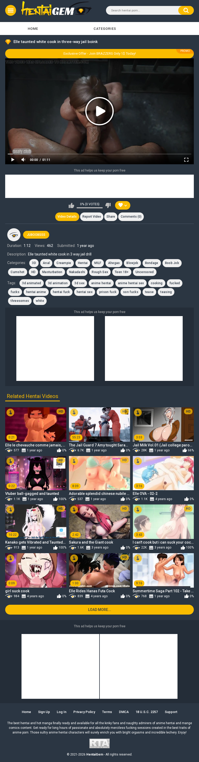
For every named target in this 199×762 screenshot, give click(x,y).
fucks (15, 292)
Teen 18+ (122, 272)
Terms (107, 712)
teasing (166, 292)
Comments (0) (131, 216)
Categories (105, 29)
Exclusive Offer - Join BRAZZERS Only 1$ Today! (99, 53)
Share (110, 216)
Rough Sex (100, 272)
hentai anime (36, 292)
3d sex (79, 283)
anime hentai (101, 283)
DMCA (124, 712)
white (40, 301)
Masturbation (52, 272)
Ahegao (114, 263)
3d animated (31, 283)
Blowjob (132, 263)
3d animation (58, 283)
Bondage (151, 263)
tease (149, 292)
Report (91, 216)
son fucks (130, 292)
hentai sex (85, 292)
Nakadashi (77, 272)
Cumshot (17, 272)
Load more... (99, 610)
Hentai (83, 263)
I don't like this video (108, 205)
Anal (46, 263)
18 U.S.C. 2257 (147, 712)
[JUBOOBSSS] (13, 234)
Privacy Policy (84, 712)
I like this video (71, 205)
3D (34, 263)
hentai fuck (61, 292)
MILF (97, 263)
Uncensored (145, 272)
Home (33, 29)
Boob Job (172, 263)
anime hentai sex (131, 283)
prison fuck (107, 292)
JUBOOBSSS (36, 235)
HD (33, 272)
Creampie (63, 263)
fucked (174, 283)
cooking (157, 283)
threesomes (20, 301)
